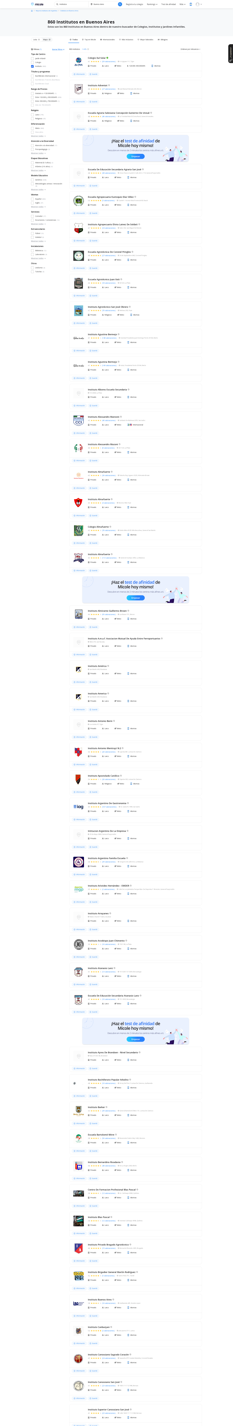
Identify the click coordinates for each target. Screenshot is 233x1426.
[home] (32, 10)
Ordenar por (185, 49)
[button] (190, 4)
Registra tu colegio (134, 4)
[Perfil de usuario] (199, 4)
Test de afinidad (168, 4)
